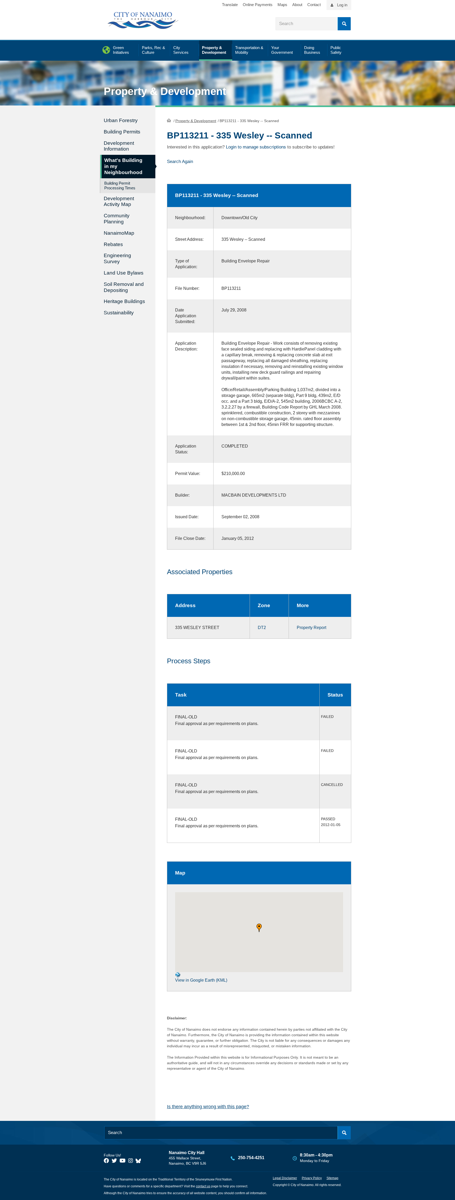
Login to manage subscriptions (256, 147)
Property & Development (195, 121)
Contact (314, 4)
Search (344, 23)
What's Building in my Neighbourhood (123, 166)
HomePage (169, 120)
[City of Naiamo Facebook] (106, 1160)
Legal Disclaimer (285, 1178)
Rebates (113, 244)
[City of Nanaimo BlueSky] (140, 1160)
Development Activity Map (119, 201)
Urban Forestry (121, 120)
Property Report (311, 627)
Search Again (180, 161)
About (297, 4)
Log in (342, 5)
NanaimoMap (119, 233)
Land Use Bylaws (124, 273)
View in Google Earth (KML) (201, 980)
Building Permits (122, 132)
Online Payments (258, 4)
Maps (282, 4)
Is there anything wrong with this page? (208, 1106)
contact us (203, 1186)
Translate (230, 4)
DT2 (262, 627)
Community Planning (117, 218)
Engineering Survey (117, 258)
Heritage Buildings (124, 301)
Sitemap (332, 1178)
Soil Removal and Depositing (124, 287)
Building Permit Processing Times (119, 185)
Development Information (119, 146)
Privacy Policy (312, 1178)
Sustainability (119, 312)
